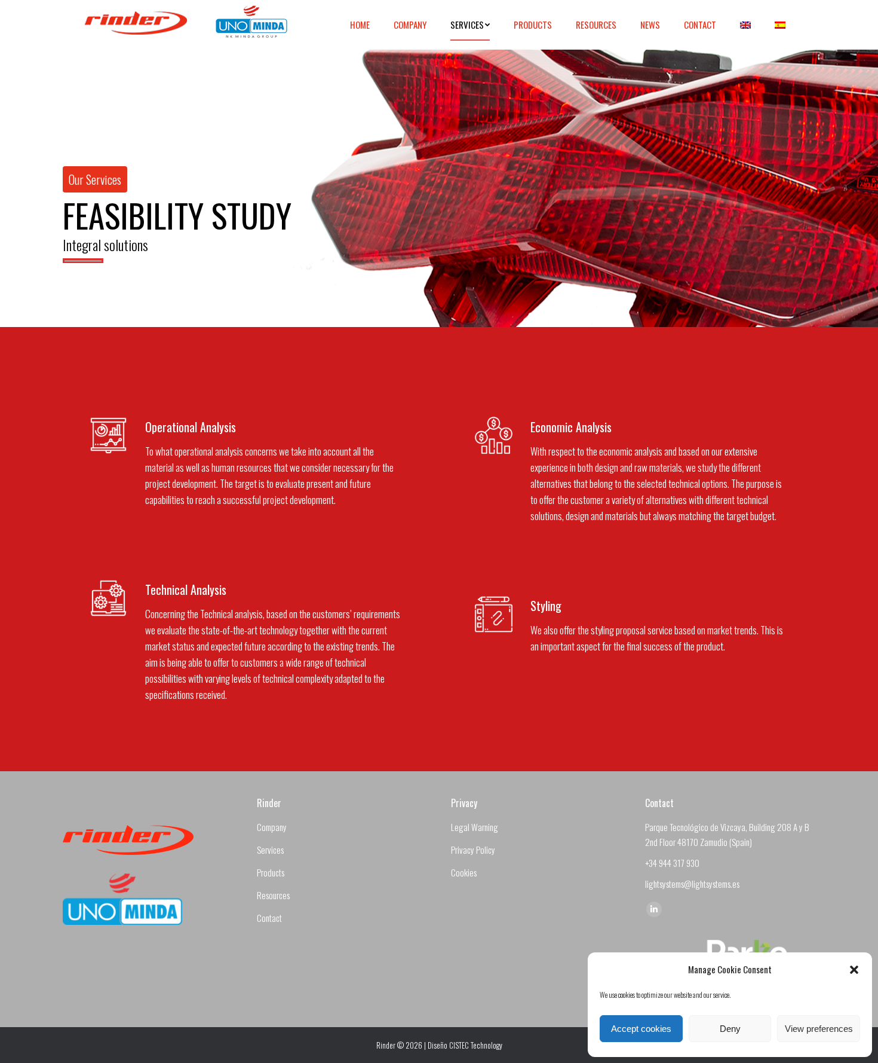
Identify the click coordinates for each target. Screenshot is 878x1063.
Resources (273, 895)
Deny (730, 1029)
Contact (269, 917)
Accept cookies (641, 1029)
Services (270, 849)
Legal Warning (474, 826)
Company (272, 826)
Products (270, 872)
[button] (854, 970)
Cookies (464, 872)
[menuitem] (360, 25)
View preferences (819, 1029)
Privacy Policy (473, 849)
